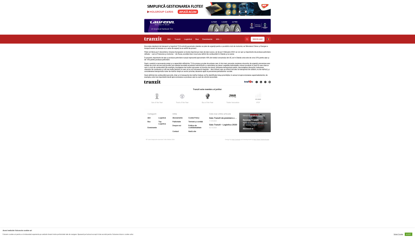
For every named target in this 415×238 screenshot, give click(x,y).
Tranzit (177, 39)
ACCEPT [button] (408, 234)
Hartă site (192, 131)
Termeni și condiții (195, 122)
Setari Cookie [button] (398, 234)
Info (217, 39)
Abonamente (177, 118)
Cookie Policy (193, 118)
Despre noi (176, 126)
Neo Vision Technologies (261, 139)
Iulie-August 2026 (259, 116)
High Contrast (236, 139)
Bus (197, 39)
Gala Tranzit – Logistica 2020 (223, 125)
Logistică (188, 39)
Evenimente (207, 39)
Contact (175, 131)
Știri (169, 39)
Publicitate (176, 122)
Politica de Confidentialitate (194, 127)
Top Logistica (162, 123)
